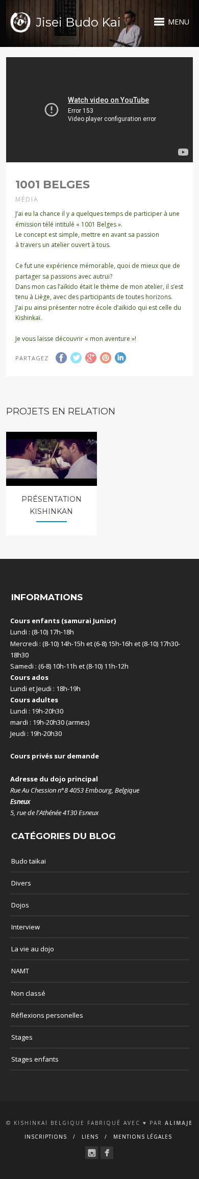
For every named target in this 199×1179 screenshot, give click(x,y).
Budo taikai (28, 861)
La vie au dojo (32, 948)
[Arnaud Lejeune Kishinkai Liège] (91, 1152)
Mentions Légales (142, 1136)
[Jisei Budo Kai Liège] (107, 1152)
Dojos (20, 905)
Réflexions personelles (47, 1015)
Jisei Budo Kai (78, 22)
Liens (90, 1136)
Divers (21, 883)
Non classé (28, 993)
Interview (25, 926)
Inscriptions (45, 1136)
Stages (22, 1037)
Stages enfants (35, 1059)
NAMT (20, 970)
